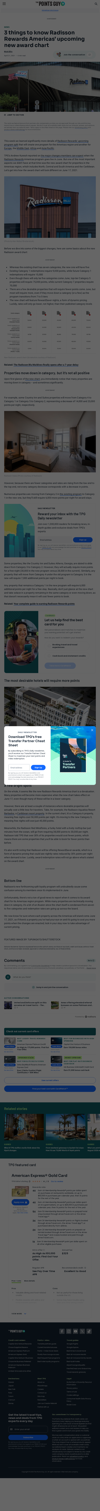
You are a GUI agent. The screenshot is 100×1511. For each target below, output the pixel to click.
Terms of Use (38, 775)
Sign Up (38, 767)
